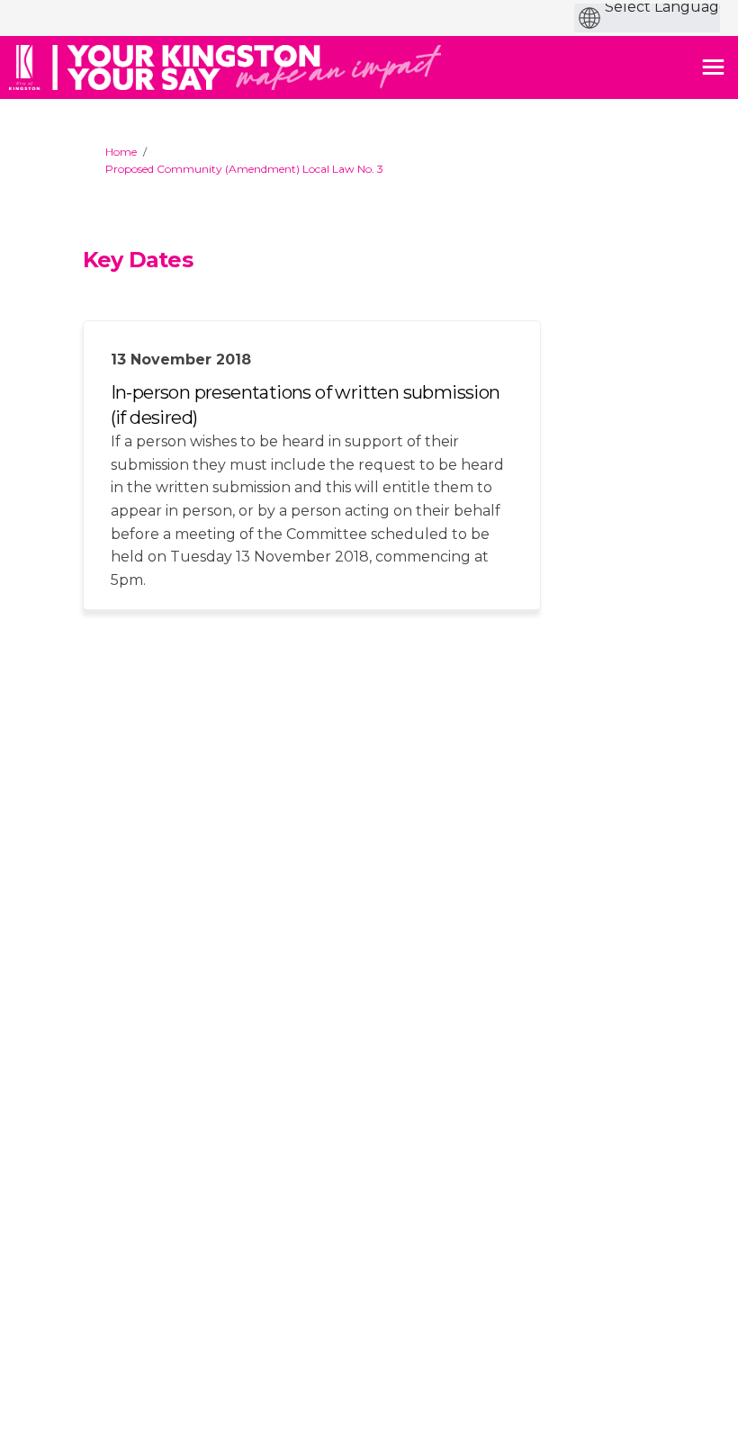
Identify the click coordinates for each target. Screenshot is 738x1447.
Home (121, 151)
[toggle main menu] (713, 67)
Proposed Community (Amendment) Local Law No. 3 (244, 168)
